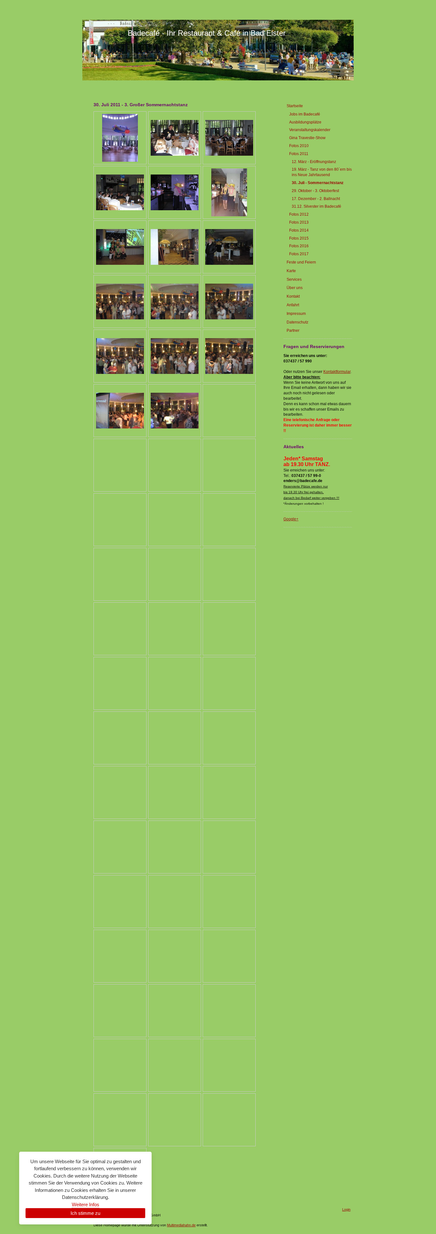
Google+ (290, 519)
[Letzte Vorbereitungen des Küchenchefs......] (175, 192)
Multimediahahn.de (181, 1225)
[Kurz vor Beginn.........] (120, 247)
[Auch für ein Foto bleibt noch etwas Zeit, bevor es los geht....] (229, 192)
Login (346, 1209)
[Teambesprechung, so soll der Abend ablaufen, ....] (229, 138)
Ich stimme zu (85, 1213)
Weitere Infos (85, 1204)
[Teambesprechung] (175, 138)
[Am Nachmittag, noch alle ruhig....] (120, 138)
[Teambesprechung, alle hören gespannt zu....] (120, 192)
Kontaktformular (336, 371)
